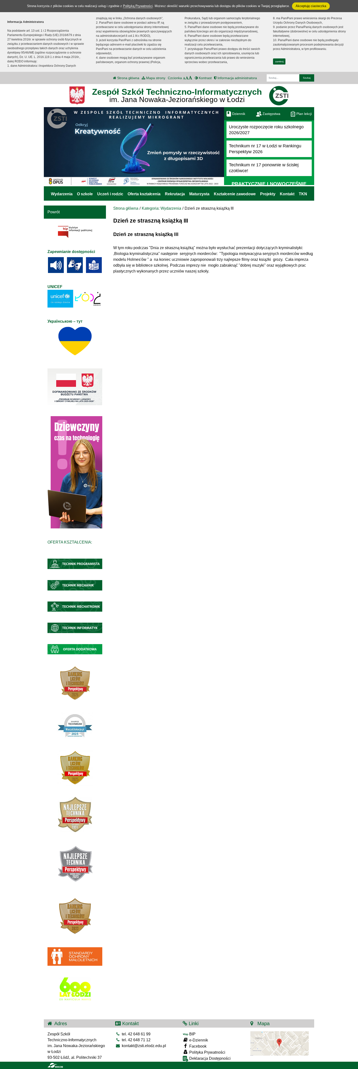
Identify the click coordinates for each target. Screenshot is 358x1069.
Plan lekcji (303, 114)
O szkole (85, 194)
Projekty (267, 194)
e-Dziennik (198, 1040)
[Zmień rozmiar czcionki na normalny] (184, 78)
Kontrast (205, 78)
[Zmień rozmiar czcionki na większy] (186, 78)
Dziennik (238, 114)
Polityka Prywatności (206, 1052)
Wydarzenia (62, 194)
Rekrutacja (175, 194)
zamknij (279, 61)
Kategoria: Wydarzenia (161, 208)
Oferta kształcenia (144, 194)
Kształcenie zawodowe (235, 194)
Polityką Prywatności (138, 6)
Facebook (197, 1046)
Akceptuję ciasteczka (311, 6)
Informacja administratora (237, 78)
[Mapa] (279, 1043)
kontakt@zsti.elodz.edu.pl (143, 1046)
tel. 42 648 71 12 (136, 1040)
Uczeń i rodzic (110, 194)
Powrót (53, 212)
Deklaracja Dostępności (209, 1058)
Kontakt (287, 194)
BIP (192, 1034)
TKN (303, 194)
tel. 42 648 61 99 (136, 1034)
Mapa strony (155, 78)
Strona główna (127, 78)
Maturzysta (199, 194)
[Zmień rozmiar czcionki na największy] (190, 78)
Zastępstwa (271, 114)
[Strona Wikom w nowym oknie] (55, 1065)
